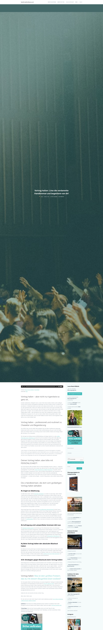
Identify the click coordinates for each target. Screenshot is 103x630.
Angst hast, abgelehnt (39, 493)
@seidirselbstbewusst (71, 616)
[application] (42, 386)
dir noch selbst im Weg (49, 583)
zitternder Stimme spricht (28, 528)
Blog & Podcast (70, 2)
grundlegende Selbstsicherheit (46, 509)
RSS (27, 391)
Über (76, 2)
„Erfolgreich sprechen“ (71, 551)
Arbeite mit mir (60, 2)
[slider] (61, 386)
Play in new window (29, 389)
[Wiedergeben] (22, 386)
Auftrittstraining (53, 196)
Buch (81, 2)
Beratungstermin (52, 2)
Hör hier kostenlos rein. (56, 605)
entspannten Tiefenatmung (53, 536)
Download (37, 389)
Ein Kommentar (61, 196)
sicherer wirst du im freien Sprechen (51, 553)
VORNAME (69, 453)
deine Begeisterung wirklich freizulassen (44, 469)
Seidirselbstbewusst (27, 2)
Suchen (68, 466)
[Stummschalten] (58, 386)
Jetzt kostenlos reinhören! (72, 610)
